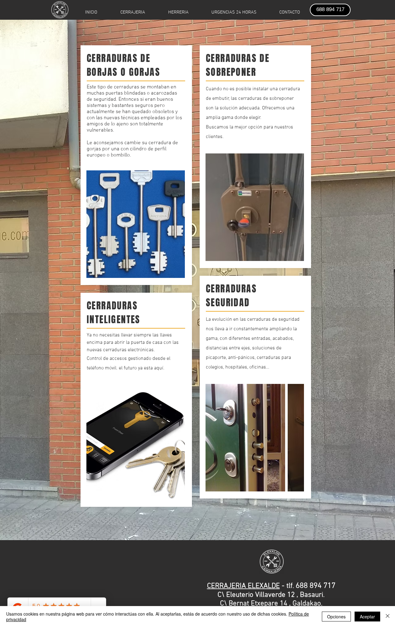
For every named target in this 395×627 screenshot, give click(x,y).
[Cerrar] (387, 616)
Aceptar (367, 616)
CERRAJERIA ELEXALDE (243, 586)
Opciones (336, 616)
